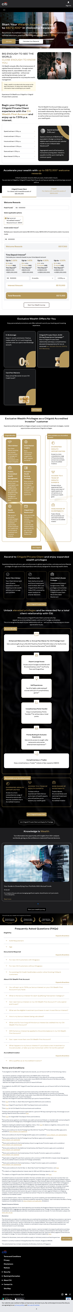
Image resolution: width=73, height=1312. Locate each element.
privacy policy (19, 1305)
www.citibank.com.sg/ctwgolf (11, 1149)
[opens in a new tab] (4, 3)
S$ (59, 246)
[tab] (19, 191)
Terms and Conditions (12, 1256)
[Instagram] (62, 1294)
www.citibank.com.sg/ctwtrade (11, 1164)
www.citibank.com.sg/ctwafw (11, 1140)
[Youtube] (66, 1294)
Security (7, 1272)
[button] (36, 903)
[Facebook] (70, 1294)
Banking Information (12, 1276)
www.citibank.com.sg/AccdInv (32, 1201)
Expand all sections (62, 936)
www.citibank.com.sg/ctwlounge (12, 1144)
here (7, 1101)
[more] (4, 10)
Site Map (7, 1289)
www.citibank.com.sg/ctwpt (10, 1154)
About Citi (8, 1280)
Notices (7, 1268)
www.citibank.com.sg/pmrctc (18, 1131)
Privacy (7, 1260)
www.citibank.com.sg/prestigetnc (57, 1135)
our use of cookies (33, 1305)
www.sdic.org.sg (7, 1212)
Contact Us (8, 1284)
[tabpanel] (36, 254)
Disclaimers (8, 1264)
